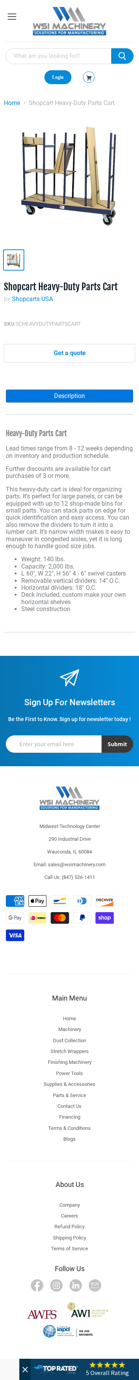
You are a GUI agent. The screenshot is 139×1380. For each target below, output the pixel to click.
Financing (69, 1117)
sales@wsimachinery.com (76, 864)
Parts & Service (69, 1095)
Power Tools (69, 1073)
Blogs (69, 1139)
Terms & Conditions (69, 1128)
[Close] (25, 1369)
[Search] (122, 56)
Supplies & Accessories (69, 1084)
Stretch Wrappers (70, 1051)
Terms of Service (69, 1248)
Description (69, 396)
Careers (69, 1216)
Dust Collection (69, 1040)
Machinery (69, 1029)
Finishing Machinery (70, 1062)
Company (69, 1205)
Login (58, 77)
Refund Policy (69, 1226)
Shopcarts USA (32, 299)
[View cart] (89, 78)
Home (12, 103)
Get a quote (70, 353)
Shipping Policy (69, 1238)
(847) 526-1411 (78, 877)
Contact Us (69, 1106)
